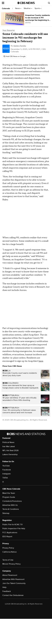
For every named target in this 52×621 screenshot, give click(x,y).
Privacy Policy (8, 548)
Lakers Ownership (10, 454)
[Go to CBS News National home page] (26, 3)
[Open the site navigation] (9, 3)
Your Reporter (8, 30)
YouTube (6, 466)
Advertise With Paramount (13, 579)
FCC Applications (9, 532)
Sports (37, 8)
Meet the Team (8, 493)
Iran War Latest (8, 446)
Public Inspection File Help (13, 528)
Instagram (6, 474)
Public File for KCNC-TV (12, 524)
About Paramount (9, 575)
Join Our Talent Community (14, 583)
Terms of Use (7, 560)
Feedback (6, 591)
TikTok (5, 478)
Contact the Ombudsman (13, 595)
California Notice (9, 552)
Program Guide (8, 497)
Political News (8, 442)
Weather (27, 8)
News (17, 8)
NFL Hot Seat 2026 (10, 450)
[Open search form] (49, 3)
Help (4, 587)
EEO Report (7, 536)
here (41, 361)
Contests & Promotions (12, 501)
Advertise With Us (10, 505)
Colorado (6, 8)
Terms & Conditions (10, 509)
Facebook (6, 470)
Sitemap (5, 513)
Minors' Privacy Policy (11, 564)
